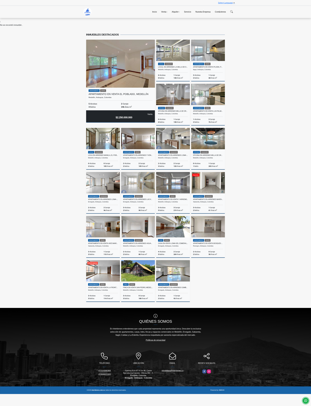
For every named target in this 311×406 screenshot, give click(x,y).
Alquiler (175, 12)
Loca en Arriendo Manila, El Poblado (103, 155)
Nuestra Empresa (203, 12)
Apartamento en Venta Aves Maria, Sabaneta (103, 243)
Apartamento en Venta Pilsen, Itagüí (208, 67)
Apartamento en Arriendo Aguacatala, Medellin (138, 243)
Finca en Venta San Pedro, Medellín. (138, 287)
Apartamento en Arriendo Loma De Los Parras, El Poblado (173, 155)
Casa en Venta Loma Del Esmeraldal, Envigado (173, 243)
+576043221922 (104, 374)
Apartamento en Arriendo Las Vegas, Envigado (138, 199)
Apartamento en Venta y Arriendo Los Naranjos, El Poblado (173, 199)
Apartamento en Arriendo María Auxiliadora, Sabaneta (208, 199)
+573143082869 (104, 371)
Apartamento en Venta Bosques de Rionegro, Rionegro (208, 243)
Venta (163, 12)
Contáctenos (220, 12)
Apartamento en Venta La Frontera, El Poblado (103, 287)
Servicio (187, 12)
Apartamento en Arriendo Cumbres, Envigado (173, 287)
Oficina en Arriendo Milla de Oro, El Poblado (173, 111)
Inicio (154, 12)
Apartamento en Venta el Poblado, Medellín (118, 94)
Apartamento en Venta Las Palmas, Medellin (208, 111)
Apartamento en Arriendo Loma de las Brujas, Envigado (103, 199)
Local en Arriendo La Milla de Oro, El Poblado (173, 67)
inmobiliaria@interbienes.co (172, 371)
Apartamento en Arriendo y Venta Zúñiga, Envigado (138, 155)
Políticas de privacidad (155, 340)
